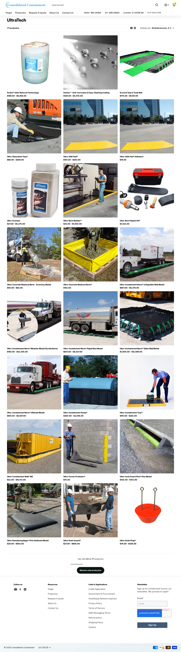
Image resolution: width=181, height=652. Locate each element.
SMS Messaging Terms (99, 613)
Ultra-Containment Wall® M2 (20, 476)
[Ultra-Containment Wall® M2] (34, 446)
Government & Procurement (102, 594)
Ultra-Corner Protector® (74, 476)
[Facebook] (20, 589)
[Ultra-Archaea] (34, 190)
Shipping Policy (96, 622)
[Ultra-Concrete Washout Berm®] (90, 254)
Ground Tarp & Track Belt (131, 92)
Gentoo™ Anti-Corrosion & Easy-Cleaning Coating (86, 92)
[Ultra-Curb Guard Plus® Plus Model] (147, 446)
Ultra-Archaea (13, 220)
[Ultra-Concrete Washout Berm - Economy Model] (34, 254)
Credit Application (97, 589)
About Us (54, 12)
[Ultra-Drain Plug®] (147, 510)
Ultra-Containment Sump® (75, 412)
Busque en (156, 5)
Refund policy (95, 617)
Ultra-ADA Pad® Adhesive (131, 156)
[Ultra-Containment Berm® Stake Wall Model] (147, 318)
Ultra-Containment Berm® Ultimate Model (26, 412)
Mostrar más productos (90, 570)
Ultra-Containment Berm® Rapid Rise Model (83, 348)
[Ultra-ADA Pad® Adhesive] (147, 126)
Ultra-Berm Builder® (72, 220)
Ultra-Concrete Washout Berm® (77, 284)
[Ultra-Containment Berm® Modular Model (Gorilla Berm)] (34, 318)
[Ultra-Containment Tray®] (147, 382)
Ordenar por (145, 28)
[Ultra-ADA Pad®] (90, 126)
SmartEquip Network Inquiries (103, 598)
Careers (92, 627)
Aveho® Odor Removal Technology (23, 92)
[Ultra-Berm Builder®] (90, 190)
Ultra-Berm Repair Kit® (130, 220)
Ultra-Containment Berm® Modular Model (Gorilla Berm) (32, 348)
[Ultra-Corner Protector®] (90, 446)
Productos (20, 12)
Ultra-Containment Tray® (131, 412)
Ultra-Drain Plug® (128, 540)
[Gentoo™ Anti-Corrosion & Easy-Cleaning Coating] (90, 62)
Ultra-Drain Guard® (72, 540)
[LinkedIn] (25, 589)
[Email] (15, 589)
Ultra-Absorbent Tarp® (17, 156)
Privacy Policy (95, 603)
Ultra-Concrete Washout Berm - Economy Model (29, 284)
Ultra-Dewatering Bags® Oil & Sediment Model (28, 540)
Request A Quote (37, 12)
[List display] (135, 28)
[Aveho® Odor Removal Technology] (34, 62)
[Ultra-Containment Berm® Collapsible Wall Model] (147, 254)
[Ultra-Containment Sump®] (90, 382)
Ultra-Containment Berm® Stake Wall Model (139, 348)
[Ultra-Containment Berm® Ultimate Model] (34, 382)
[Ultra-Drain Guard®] (90, 510)
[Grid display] (131, 28)
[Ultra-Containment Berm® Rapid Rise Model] (90, 318)
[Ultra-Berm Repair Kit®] (147, 190)
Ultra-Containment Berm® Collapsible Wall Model (142, 284)
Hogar (9, 12)
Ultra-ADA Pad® (70, 156)
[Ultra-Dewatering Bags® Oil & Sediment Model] (34, 510)
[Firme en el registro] (166, 5)
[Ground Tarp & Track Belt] (147, 62)
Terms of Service (97, 608)
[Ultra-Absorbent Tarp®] (34, 126)
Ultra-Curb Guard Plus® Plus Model (136, 476)
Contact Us (68, 12)
